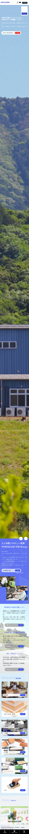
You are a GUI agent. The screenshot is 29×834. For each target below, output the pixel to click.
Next (26, 538)
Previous (21, 538)
